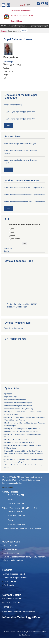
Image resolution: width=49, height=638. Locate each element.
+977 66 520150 (14, 603)
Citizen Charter (10, 549)
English (22, 5)
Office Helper (8, 62)
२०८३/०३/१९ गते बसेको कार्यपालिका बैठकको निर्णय (19, 119)
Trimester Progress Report (15, 578)
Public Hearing (9, 581)
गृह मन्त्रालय (8, 394)
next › (21, 30)
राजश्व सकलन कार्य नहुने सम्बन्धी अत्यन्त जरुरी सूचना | (20, 144)
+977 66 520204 (9, 607)
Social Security (10, 545)
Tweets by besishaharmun (13, 328)
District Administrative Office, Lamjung (18, 409)
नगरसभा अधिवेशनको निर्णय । (13, 105)
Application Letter (11, 553)
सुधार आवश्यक (15, 239)
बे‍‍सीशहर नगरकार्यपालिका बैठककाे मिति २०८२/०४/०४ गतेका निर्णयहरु (24, 202)
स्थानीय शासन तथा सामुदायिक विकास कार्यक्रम (18, 406)
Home (3, 31)
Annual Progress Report (14, 574)
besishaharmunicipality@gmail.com (22, 611)
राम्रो (12, 232)
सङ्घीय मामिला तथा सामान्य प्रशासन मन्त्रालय (18, 403)
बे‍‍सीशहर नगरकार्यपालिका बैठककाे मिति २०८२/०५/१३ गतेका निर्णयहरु (24, 188)
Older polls (8, 248)
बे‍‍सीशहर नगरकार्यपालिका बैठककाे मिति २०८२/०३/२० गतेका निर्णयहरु (24, 195)
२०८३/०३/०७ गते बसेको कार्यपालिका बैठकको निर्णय (19, 112)
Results (6, 251)
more (8, 126)
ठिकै (12, 229)
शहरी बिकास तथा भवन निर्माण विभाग (15, 400)
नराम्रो (13, 235)
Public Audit (8, 585)
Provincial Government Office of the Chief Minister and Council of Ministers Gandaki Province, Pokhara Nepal (24, 453)
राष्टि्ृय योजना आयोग (10, 397)
